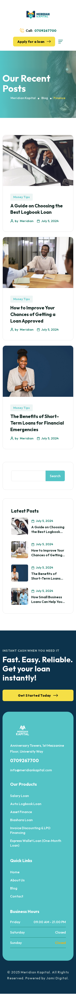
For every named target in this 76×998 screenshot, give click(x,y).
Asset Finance (21, 812)
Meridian (26, 221)
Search (55, 476)
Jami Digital (57, 978)
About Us (17, 880)
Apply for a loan (31, 41)
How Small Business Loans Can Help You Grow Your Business (46, 602)
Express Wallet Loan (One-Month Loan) (35, 843)
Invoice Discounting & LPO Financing (30, 830)
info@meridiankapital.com (31, 770)
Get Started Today (34, 695)
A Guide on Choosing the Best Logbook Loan (47, 532)
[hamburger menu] (60, 41)
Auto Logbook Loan (25, 804)
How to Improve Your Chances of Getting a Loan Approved (33, 314)
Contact (16, 896)
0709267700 (45, 30)
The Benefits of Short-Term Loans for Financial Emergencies (37, 422)
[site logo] (38, 14)
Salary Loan (19, 796)
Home (14, 872)
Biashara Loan (21, 820)
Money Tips (21, 197)
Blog (13, 888)
